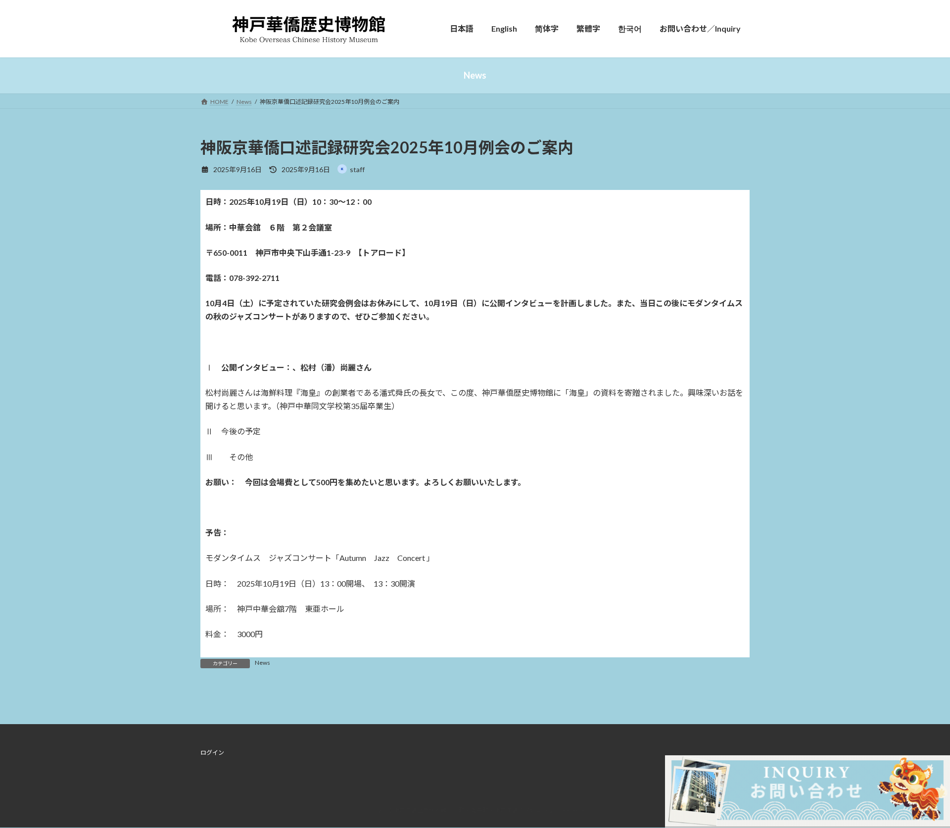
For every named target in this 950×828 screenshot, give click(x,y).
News (262, 662)
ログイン (212, 752)
